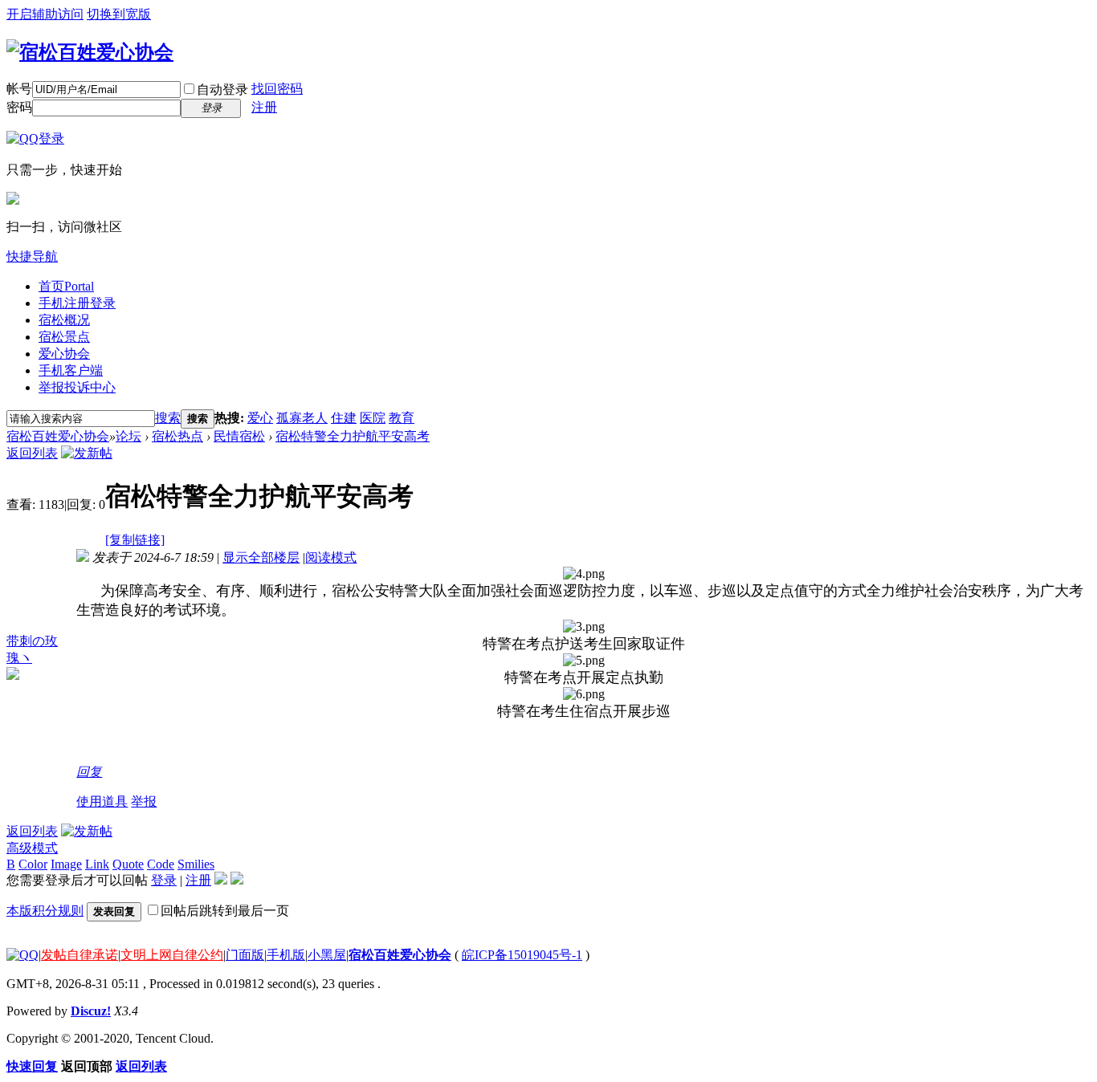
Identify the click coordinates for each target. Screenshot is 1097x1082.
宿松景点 (64, 337)
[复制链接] (135, 540)
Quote (128, 864)
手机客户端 (71, 370)
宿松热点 (177, 436)
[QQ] (22, 955)
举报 (144, 801)
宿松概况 (64, 320)
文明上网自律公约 (171, 955)
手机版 (286, 955)
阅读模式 (331, 557)
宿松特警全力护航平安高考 (352, 436)
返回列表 (32, 453)
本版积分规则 (45, 910)
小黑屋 (327, 955)
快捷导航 (32, 256)
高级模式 (32, 848)
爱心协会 (64, 353)
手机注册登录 (77, 303)
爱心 (260, 418)
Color (32, 864)
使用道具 (102, 801)
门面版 (245, 955)
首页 (66, 286)
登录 (164, 880)
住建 (344, 418)
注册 (264, 107)
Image (66, 864)
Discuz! (91, 1011)
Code (160, 864)
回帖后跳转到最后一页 (225, 910)
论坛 (128, 436)
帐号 (19, 89)
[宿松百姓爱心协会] (89, 52)
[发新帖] (86, 453)
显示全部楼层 (261, 557)
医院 (372, 418)
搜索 (168, 418)
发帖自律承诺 (79, 955)
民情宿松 (239, 436)
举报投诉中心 (77, 387)
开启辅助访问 (45, 14)
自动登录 (222, 89)
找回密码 (277, 89)
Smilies (195, 864)
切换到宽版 (119, 14)
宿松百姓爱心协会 (57, 436)
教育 (401, 418)
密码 (19, 107)
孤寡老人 (302, 418)
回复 (89, 772)
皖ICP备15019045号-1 (522, 955)
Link (97, 864)
